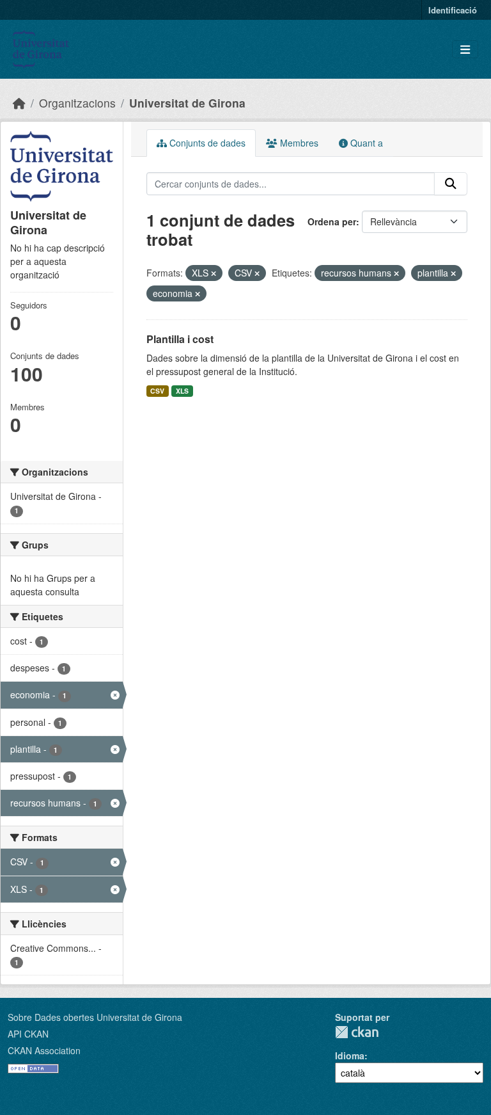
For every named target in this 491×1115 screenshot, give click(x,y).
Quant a (365, 142)
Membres (297, 142)
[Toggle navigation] (465, 49)
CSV (157, 391)
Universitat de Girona (187, 103)
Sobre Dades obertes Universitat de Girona (95, 1017)
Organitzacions (77, 103)
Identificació (452, 10)
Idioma (349, 1055)
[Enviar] (450, 183)
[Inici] (19, 103)
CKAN (356, 1032)
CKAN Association (44, 1050)
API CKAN (28, 1033)
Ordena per (332, 221)
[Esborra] (213, 273)
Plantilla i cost (180, 339)
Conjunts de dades (206, 142)
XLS (182, 391)
